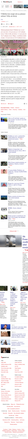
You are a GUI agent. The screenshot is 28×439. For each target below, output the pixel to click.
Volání (10, 109)
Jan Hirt (16, 366)
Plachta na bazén (16, 410)
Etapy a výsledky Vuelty (20, 364)
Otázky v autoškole (19, 398)
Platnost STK (17, 400)
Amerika (9, 186)
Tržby (2, 111)
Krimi (9, 153)
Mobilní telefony (4, 109)
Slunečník (5, 413)
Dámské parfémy (15, 419)
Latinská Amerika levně (6, 398)
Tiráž (23, 429)
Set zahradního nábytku (19, 413)
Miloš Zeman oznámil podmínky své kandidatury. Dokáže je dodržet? (17, 163)
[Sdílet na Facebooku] (24, 103)
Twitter (10, 429)
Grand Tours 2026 (19, 372)
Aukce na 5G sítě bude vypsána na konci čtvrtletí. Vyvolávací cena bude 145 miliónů (17, 119)
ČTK (2, 19)
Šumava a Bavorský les (6, 395)
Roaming (15, 109)
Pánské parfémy (13, 424)
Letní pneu (22, 419)
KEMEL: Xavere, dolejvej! (14, 208)
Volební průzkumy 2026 (6, 364)
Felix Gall (17, 370)
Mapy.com (13, 404)
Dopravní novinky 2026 (20, 395)
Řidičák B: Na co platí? (19, 396)
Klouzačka (10, 413)
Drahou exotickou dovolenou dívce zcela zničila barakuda (16, 197)
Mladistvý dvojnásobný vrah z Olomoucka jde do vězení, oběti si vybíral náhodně (17, 150)
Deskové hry (7, 422)
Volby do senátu (4, 370)
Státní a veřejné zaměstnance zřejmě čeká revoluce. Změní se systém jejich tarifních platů (14, 298)
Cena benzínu (17, 406)
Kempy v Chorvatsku (5, 391)
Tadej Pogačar (18, 368)
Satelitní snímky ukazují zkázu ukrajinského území (3, 296)
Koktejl (9, 140)
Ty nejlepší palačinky (19, 376)
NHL (2, 386)
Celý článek (25, 282)
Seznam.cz (20, 1)
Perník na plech (18, 386)
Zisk (24, 109)
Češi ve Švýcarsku (5, 396)
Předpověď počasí (20, 404)
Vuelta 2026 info (18, 362)
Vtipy (9, 167)
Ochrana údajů (21, 430)
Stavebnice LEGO (6, 419)
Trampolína (23, 410)
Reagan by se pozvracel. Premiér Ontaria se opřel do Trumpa (16, 184)
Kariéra (19, 429)
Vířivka (16, 415)
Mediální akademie (6, 430)
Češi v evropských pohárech (13, 408)
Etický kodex (14, 430)
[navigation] (2, 2)
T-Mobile (12, 107)
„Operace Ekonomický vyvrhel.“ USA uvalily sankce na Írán (23, 296)
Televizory (13, 422)
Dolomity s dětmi (4, 400)
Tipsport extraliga (4, 380)
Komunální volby (4, 372)
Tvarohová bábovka (19, 382)
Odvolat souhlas (8, 432)
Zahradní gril (11, 415)
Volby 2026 (3, 362)
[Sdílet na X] (26, 103)
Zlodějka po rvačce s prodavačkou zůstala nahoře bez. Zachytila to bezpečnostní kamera (16, 137)
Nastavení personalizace (18, 432)
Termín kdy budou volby (6, 368)
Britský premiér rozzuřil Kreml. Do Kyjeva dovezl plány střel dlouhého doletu (17, 217)
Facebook (5, 429)
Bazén (9, 410)
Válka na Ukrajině (11, 220)
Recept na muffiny (19, 378)
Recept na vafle (18, 384)
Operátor (17, 107)
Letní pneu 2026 (18, 391)
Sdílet (9, 24)
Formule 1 (3, 384)
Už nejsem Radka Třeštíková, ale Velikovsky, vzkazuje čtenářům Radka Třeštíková (17, 171)
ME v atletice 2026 (5, 382)
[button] (14, 48)
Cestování (10, 199)
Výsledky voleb (4, 366)
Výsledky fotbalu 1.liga (6, 378)
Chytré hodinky (19, 422)
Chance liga (3, 376)
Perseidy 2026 (10, 406)
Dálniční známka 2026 (19, 393)
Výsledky (20, 109)
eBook (4, 24)
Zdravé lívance (18, 380)
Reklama (14, 429)
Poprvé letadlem (4, 393)
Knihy (9, 174)
